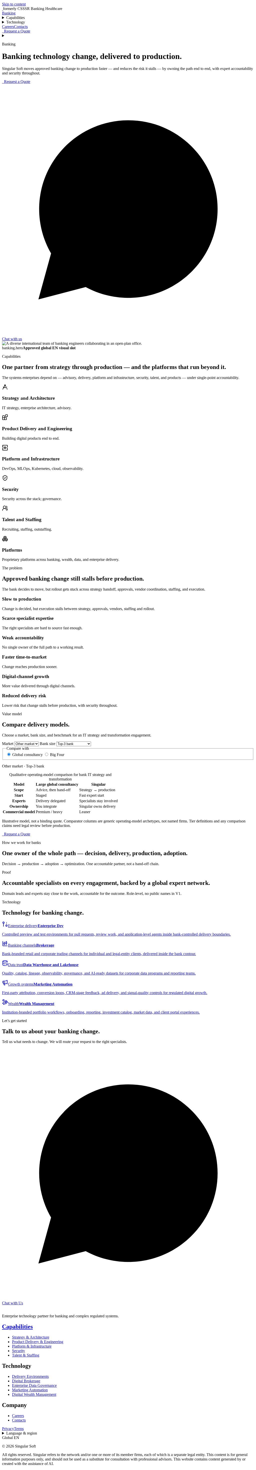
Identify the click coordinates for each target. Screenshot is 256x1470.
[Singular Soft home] (2, 8)
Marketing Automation (30, 1390)
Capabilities (15, 17)
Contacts (21, 26)
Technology (15, 22)
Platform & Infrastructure (32, 1346)
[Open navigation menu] (128, 35)
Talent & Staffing (25, 1355)
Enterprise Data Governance (34, 1385)
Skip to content (14, 4)
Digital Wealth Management (34, 1394)
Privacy (8, 1429)
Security (18, 1351)
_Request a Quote (16, 31)
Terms (19, 1429)
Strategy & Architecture (30, 1337)
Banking (9, 13)
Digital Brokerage (26, 1381)
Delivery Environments (30, 1376)
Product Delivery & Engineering (37, 1342)
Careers (8, 26)
